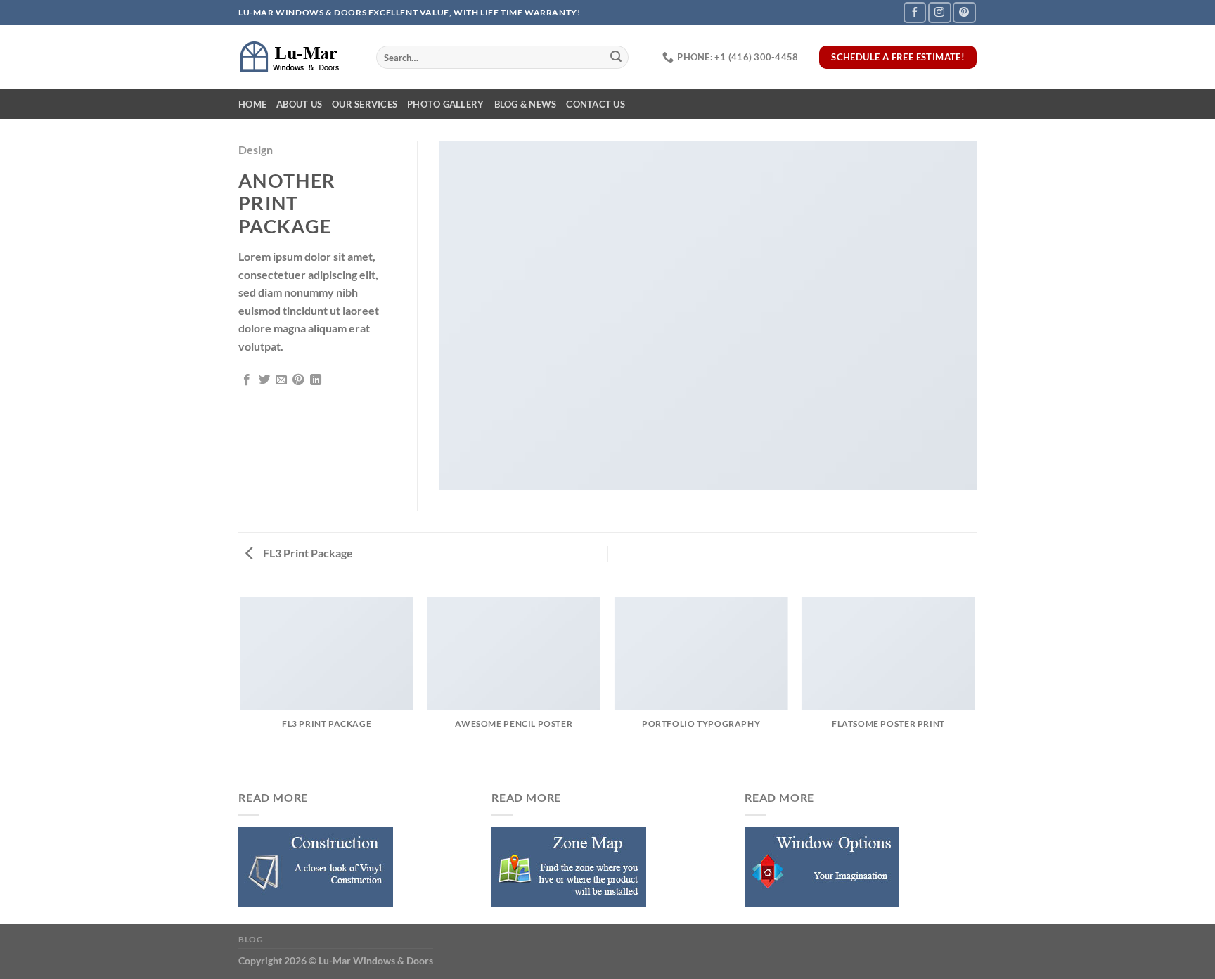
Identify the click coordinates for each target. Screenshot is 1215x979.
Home (252, 104)
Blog (250, 939)
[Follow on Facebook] (915, 12)
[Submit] (616, 58)
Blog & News (525, 104)
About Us (299, 104)
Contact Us (595, 104)
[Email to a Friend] (281, 380)
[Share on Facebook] (246, 380)
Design (255, 149)
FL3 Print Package (307, 552)
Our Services (364, 104)
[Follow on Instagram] (939, 12)
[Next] (974, 681)
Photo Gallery (445, 104)
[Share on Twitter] (264, 380)
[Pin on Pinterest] (298, 380)
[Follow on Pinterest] (964, 12)
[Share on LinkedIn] (315, 380)
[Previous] (241, 681)
